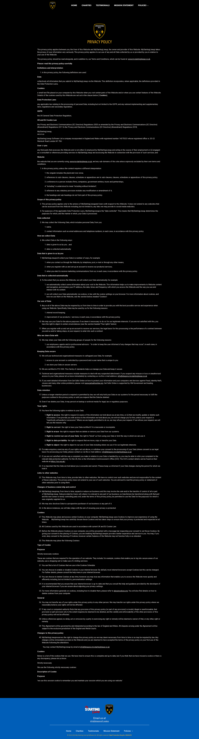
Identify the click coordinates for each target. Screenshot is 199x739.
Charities (86, 5)
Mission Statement (123, 5)
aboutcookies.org (121, 591)
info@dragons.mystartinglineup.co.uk (132, 376)
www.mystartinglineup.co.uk (139, 59)
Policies (142, 5)
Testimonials (103, 5)
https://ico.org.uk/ (58, 461)
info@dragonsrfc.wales (99, 721)
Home (74, 5)
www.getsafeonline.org (94, 383)
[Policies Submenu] (148, 5)
